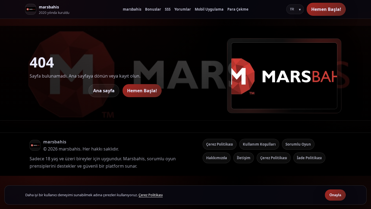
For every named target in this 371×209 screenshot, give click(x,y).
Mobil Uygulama (209, 9)
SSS (168, 9)
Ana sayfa (104, 91)
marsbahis (132, 9)
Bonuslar (153, 9)
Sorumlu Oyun (298, 144)
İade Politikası (309, 157)
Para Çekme (238, 9)
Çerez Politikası (219, 144)
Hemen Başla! (326, 9)
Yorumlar (182, 9)
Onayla (335, 195)
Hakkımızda (216, 157)
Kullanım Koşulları (259, 144)
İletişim (243, 157)
